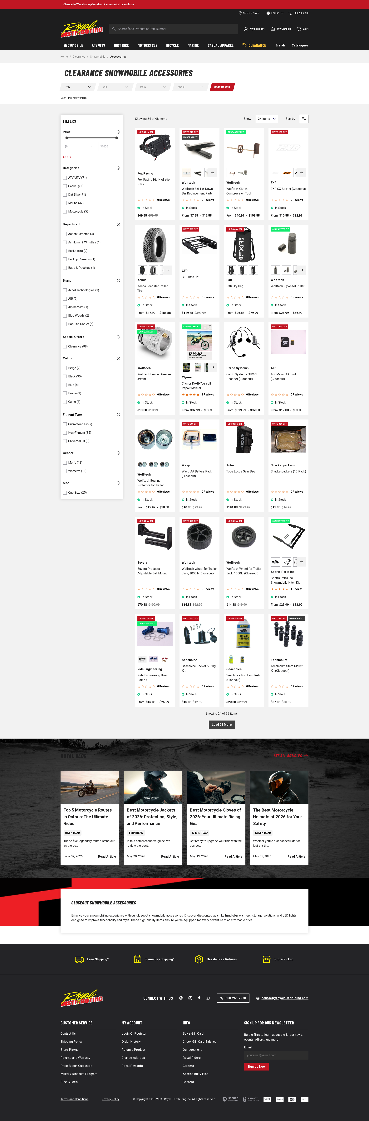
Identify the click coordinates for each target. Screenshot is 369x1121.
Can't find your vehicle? (74, 97)
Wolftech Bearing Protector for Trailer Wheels (150, 483)
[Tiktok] (199, 998)
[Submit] (113, 29)
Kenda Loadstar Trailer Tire (152, 288)
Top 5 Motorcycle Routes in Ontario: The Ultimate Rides (88, 817)
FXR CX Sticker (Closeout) (288, 189)
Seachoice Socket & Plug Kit (199, 668)
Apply (67, 157)
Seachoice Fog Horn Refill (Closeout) (243, 677)
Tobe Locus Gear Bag (240, 471)
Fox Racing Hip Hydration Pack (154, 182)
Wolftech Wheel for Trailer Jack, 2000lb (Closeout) (199, 571)
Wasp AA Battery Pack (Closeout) (197, 474)
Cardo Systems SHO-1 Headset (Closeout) (241, 376)
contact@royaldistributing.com (285, 998)
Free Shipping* (98, 959)
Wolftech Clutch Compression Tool (238, 191)
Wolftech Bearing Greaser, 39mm (154, 376)
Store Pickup (283, 959)
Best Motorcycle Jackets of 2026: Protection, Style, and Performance (152, 817)
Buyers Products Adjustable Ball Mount (152, 571)
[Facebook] (181, 998)
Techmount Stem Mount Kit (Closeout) (287, 668)
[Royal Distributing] (82, 29)
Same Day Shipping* (159, 959)
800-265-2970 (235, 998)
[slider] (66, 138)
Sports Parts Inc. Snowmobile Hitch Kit (285, 580)
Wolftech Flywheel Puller (287, 286)
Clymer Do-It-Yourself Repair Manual (196, 386)
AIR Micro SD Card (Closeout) (283, 376)
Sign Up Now (256, 1066)
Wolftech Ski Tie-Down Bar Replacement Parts (197, 191)
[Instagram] (190, 998)
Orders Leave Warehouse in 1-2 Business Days (239, 4)
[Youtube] (208, 998)
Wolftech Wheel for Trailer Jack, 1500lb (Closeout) (243, 571)
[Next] (212, 172)
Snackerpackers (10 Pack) (288, 471)
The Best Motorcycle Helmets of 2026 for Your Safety (277, 817)
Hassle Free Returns (222, 959)
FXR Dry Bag (234, 286)
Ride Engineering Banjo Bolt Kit (152, 677)
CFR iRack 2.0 (191, 277)
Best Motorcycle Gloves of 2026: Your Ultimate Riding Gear (215, 817)
